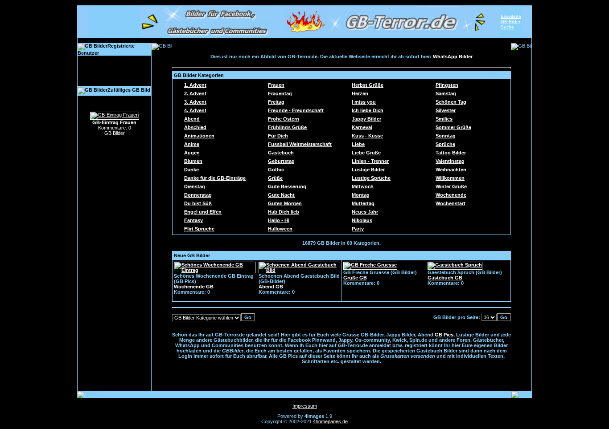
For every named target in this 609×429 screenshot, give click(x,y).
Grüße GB (355, 277)
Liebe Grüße (366, 152)
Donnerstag (198, 195)
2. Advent (195, 93)
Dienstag (194, 186)
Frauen (276, 85)
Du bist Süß (198, 203)
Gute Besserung (287, 186)
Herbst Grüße (367, 85)
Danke (191, 169)
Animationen (199, 135)
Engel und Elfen (203, 211)
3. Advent (195, 102)
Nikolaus (362, 220)
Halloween (280, 228)
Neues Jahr (365, 211)
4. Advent (195, 110)
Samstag (446, 93)
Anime (191, 144)
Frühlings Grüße (287, 127)
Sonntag (446, 135)
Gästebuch (281, 152)
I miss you (364, 102)
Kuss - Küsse (367, 135)
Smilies (444, 118)
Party (358, 228)
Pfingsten (447, 85)
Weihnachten (451, 169)
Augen (192, 152)
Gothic (276, 169)
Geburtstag (281, 161)
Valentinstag (450, 161)
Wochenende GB (194, 286)
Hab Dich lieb (283, 211)
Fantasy (193, 220)
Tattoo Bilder (451, 152)
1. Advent (195, 85)
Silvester (446, 110)
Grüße (275, 178)
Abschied (195, 127)
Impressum (304, 406)
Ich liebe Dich (367, 110)
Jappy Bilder (366, 118)
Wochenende (451, 195)
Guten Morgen (285, 203)
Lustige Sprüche (371, 178)
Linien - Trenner (370, 161)
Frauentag (280, 93)
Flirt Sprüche (199, 228)
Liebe (358, 144)
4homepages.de (330, 421)
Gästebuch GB (445, 277)
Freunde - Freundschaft (296, 110)
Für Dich (278, 135)
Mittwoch (363, 186)
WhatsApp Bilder (453, 56)
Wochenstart (450, 203)
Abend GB (271, 286)
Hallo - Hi (278, 220)
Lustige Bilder (368, 169)
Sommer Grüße (453, 127)
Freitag (276, 102)
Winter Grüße (451, 186)
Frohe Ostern (283, 118)
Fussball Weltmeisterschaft (300, 144)
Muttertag (363, 203)
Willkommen (450, 178)
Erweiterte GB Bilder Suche (511, 21)
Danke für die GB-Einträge (215, 178)
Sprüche (445, 144)
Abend (192, 118)
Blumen (193, 161)
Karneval (362, 127)
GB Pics (444, 334)
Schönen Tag (451, 102)
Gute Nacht (281, 195)
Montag (361, 195)
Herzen (360, 93)
